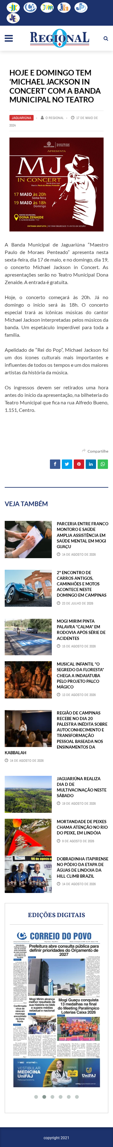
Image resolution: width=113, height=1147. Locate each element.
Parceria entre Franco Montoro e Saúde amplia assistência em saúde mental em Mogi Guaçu (82, 535)
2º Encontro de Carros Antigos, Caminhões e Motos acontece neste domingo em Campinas (81, 584)
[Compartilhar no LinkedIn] (91, 464)
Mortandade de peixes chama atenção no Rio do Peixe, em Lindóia (82, 827)
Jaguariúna (21, 118)
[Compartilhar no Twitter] (67, 464)
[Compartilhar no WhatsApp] (103, 464)
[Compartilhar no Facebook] (55, 464)
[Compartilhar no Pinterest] (79, 464)
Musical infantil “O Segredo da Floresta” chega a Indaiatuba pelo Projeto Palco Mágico (80, 675)
